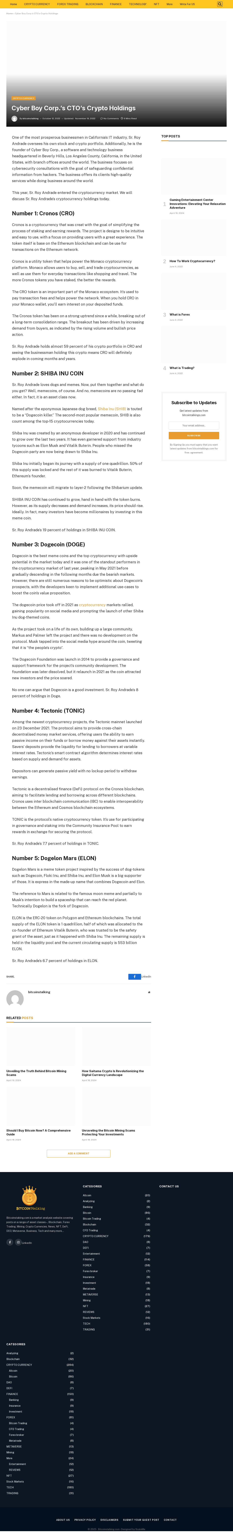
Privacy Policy (85, 1520)
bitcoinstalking (31, 118)
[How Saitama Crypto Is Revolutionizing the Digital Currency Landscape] (116, 1046)
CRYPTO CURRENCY (37, 4)
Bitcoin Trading (92, 1218)
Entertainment (91, 1253)
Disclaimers (109, 1520)
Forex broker (90, 1271)
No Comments (111, 118)
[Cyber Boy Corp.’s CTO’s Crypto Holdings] (116, 74)
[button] (220, 4)
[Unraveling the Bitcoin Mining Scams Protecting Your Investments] (116, 1106)
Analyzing (89, 1201)
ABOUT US (63, 1520)
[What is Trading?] (194, 344)
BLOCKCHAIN (94, 4)
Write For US (187, 4)
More (170, 4)
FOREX (87, 1265)
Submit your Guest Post (141, 1520)
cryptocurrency (92, 605)
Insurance (88, 1277)
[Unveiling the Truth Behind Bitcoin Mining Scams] (40, 1046)
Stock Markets (91, 1317)
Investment (89, 1282)
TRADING (89, 1329)
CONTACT (170, 1520)
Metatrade (89, 1288)
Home (13, 4)
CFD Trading (90, 1230)
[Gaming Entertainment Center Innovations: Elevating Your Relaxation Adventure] (194, 176)
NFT (156, 4)
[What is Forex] (194, 291)
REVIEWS (88, 1312)
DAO (85, 1242)
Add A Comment (78, 1153)
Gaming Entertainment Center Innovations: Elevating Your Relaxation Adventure (198, 204)
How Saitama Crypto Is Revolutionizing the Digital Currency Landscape (113, 1073)
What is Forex (180, 314)
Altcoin (87, 1195)
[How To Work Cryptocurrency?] (194, 237)
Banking (88, 1207)
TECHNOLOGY (138, 4)
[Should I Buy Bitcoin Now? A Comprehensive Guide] (40, 1106)
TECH (86, 1323)
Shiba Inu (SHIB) (112, 409)
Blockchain (89, 1224)
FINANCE (116, 4)
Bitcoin (87, 1212)
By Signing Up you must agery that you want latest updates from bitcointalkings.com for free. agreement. (194, 448)
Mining (87, 1300)
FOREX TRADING (67, 4)
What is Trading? (182, 368)
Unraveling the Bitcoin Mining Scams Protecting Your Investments (108, 1132)
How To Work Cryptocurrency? (192, 261)
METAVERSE (90, 1294)
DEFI (86, 1247)
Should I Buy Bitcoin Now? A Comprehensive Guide (38, 1132)
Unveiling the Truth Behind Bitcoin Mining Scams (36, 1073)
